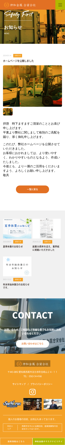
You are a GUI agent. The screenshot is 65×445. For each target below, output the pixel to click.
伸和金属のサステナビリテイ (49, 441)
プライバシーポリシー (41, 384)
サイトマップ (19, 384)
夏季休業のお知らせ (13, 246)
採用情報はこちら (16, 441)
